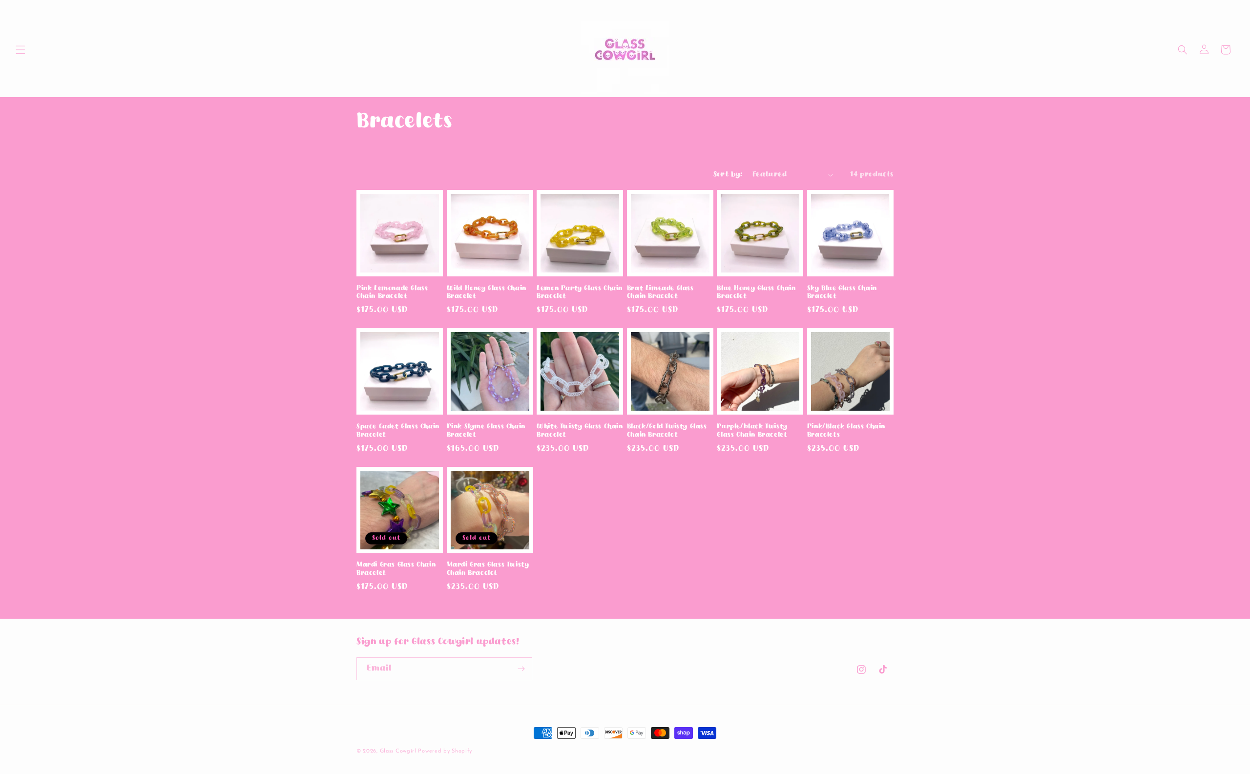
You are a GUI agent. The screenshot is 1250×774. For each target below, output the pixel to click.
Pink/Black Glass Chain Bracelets (846, 431)
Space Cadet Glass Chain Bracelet (397, 431)
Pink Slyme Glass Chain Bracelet (486, 431)
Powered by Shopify (445, 751)
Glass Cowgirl (399, 751)
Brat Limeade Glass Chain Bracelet (660, 292)
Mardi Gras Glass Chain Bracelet (396, 569)
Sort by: (728, 174)
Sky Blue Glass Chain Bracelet (842, 292)
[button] (20, 50)
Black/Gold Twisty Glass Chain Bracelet (667, 431)
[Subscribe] (521, 668)
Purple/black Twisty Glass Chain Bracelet (752, 431)
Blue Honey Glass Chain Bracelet (756, 292)
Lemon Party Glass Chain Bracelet (580, 292)
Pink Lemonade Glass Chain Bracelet (392, 292)
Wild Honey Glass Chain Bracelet (486, 292)
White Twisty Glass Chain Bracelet (580, 431)
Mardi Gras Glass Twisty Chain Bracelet (488, 569)
